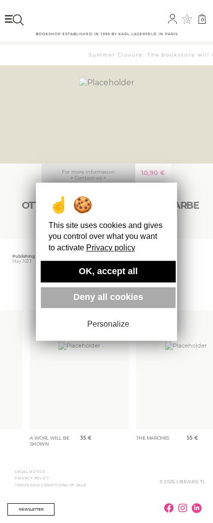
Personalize (108, 324)
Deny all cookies (108, 297)
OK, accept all (108, 271)
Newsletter (31, 509)
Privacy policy (110, 247)
